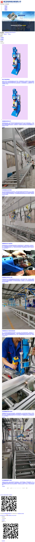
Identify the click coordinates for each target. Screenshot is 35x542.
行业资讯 (2, 39)
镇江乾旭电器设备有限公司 (7, 513)
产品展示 (6, 7)
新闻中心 (6, 8)
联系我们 (6, 10)
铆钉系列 (14, 32)
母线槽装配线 (7, 32)
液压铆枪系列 (11, 32)
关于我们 (6, 6)
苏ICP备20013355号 (3, 515)
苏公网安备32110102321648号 (11, 515)
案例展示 (6, 9)
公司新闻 (2, 37)
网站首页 (6, 5)
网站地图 (19, 513)
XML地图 (22, 513)
